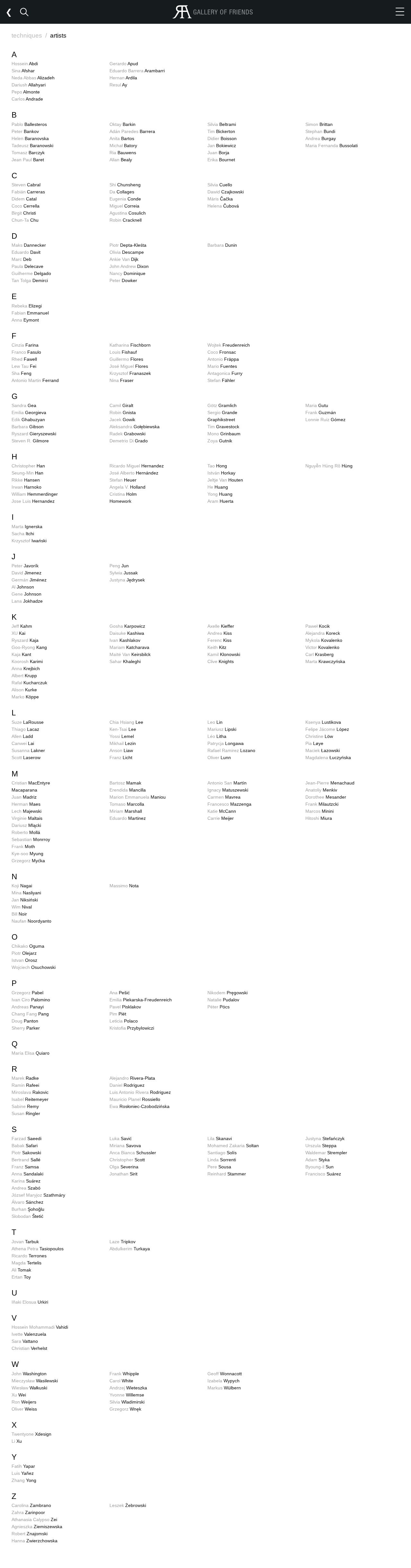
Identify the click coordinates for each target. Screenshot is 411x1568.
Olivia (126, 252)
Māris (220, 198)
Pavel (125, 1006)
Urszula (321, 1145)
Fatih (23, 1466)
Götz (222, 405)
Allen (22, 736)
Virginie (27, 818)
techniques (29, 35)
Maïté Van (130, 654)
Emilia (29, 412)
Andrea (320, 138)
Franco (26, 352)
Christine (319, 736)
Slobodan (27, 1216)
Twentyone (31, 1434)
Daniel (126, 1085)
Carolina (31, 1505)
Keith (216, 647)
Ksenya (323, 722)
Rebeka (27, 305)
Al (23, 586)
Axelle (220, 626)
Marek (25, 1078)
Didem (24, 198)
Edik (28, 419)
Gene (26, 594)
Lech (26, 811)
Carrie (220, 818)
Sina (23, 70)
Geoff (224, 1373)
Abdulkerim (129, 1248)
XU (18, 633)
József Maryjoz (38, 1195)
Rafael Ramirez (231, 750)
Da (121, 191)
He (217, 487)
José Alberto (133, 472)
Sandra (24, 405)
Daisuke (126, 633)
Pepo (26, 91)
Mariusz (221, 729)
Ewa (139, 1106)
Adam (317, 1159)
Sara (25, 1341)
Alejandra (322, 633)
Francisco (323, 1173)
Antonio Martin (35, 380)
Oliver (219, 757)
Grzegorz (28, 860)
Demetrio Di (128, 440)
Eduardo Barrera (137, 70)
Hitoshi (318, 818)
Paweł (317, 626)
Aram (220, 501)
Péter (218, 1006)
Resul (118, 84)
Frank (320, 412)
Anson (121, 750)
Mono (223, 433)
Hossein (25, 63)
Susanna (28, 750)
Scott (26, 757)
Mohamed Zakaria (233, 1145)
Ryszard (34, 433)
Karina (26, 1180)
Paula (27, 266)
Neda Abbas (33, 77)
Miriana (125, 1145)
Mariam (129, 647)
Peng (119, 565)
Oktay (122, 124)
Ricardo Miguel (136, 465)
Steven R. (30, 440)
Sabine (25, 1106)
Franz (120, 757)
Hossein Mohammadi (40, 1327)
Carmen (223, 797)
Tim (221, 131)
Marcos (319, 811)
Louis (123, 352)
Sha (21, 373)
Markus (224, 1387)
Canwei (23, 743)
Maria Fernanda (331, 145)
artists (58, 35)
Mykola (323, 640)
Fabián (28, 191)
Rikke (26, 480)
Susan (26, 1113)
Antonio (223, 359)
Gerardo (123, 63)
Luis (23, 1473)
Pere (219, 1166)
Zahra (28, 1512)
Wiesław (29, 1387)
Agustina (127, 213)
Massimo (124, 885)
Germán (29, 579)
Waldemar (326, 1152)
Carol (121, 1380)
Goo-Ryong (29, 647)
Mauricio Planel (134, 1099)
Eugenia (125, 198)
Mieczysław (35, 1380)
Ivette (29, 1334)
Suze (28, 722)
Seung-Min (27, 472)
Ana (119, 992)
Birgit (24, 213)
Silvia (221, 124)
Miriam (125, 811)
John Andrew (129, 266)
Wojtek (228, 345)
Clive (220, 661)
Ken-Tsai (122, 729)
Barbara (222, 245)
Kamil (223, 654)
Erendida (127, 790)
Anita (121, 138)
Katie (221, 811)
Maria (316, 405)
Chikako (28, 946)
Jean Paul (28, 159)
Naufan (31, 921)
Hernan (123, 77)
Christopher (28, 465)
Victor (322, 647)
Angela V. (127, 487)
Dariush (29, 84)
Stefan (221, 380)
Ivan (124, 640)
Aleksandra (134, 426)
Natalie (223, 999)
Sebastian (31, 839)
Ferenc (219, 640)
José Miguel (128, 366)
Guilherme (31, 273)
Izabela (223, 1380)
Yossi (121, 736)
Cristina (123, 494)
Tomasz (28, 152)
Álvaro (27, 1202)
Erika (221, 159)
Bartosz (125, 782)
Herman (26, 804)
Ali (21, 1269)
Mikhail (122, 743)
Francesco (229, 804)
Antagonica (224, 373)
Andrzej (128, 1387)
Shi (125, 184)
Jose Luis (33, 501)
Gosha (127, 626)
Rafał (29, 682)
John (29, 1373)
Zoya (219, 440)
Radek (127, 433)
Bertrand (26, 1159)
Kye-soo (27, 853)
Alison (24, 689)
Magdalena (328, 757)
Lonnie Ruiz (325, 419)
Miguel (124, 205)
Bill (19, 914)
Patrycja (225, 743)
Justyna (127, 579)
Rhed (24, 359)
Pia (314, 743)
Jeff (22, 626)
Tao (217, 465)
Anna (25, 320)
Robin (125, 220)
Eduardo (26, 252)
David (26, 572)
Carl (319, 654)
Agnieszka (37, 1526)
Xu (19, 1394)
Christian (29, 1348)
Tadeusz (32, 145)
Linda (221, 1159)
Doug (25, 1020)
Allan (120, 159)
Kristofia (131, 1028)
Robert (30, 1533)
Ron (24, 1401)
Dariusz (26, 825)
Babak (25, 1145)
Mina (26, 892)
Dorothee (325, 797)
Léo (216, 736)
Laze (122, 1241)
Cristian (31, 782)
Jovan (25, 1241)
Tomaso (126, 804)
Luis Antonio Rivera (140, 1092)
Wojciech (34, 967)
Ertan (21, 1277)
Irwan (26, 487)
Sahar (125, 661)
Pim (117, 1013)
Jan (221, 145)
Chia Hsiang (126, 722)
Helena (223, 205)
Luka (120, 1138)
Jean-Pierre (329, 782)
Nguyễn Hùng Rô (329, 465)
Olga (123, 1166)
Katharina (130, 345)
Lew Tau (24, 366)
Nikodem (227, 992)
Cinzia (25, 345)
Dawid (225, 191)
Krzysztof (130, 373)
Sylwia (123, 572)
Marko (25, 696)
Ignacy (227, 790)
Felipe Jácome (327, 729)
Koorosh (27, 661)
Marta (27, 526)
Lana (27, 601)
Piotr (127, 245)
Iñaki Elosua (30, 1302)
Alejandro (132, 1078)
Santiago (222, 1152)
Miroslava (30, 1092)
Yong (219, 494)
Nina (121, 380)
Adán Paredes (132, 131)
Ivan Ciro (31, 999)
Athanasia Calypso (34, 1519)
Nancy (127, 273)
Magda (26, 1262)
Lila (219, 1138)
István (221, 472)
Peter (25, 131)
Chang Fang (30, 1013)
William (35, 494)
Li (17, 1441)
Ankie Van (123, 259)
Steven (26, 184)
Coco (25, 205)
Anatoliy (321, 790)
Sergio (222, 412)
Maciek (322, 750)
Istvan (24, 960)
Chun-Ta (25, 220)
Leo (215, 722)
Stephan (320, 131)
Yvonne (126, 1394)
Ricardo (29, 1255)
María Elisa (30, 1053)
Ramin (25, 1085)
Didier (222, 138)
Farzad (26, 1138)
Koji (22, 885)
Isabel (30, 1099)
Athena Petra (38, 1248)
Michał (123, 145)
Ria (122, 152)
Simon (319, 124)
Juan (218, 152)
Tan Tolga (30, 280)
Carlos (27, 99)
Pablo (29, 124)
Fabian (30, 312)
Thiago (25, 729)
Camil (121, 405)
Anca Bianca (132, 1152)
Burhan (28, 1209)
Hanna (34, 1540)
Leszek (127, 1505)
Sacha (23, 533)
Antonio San (227, 782)
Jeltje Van (225, 480)
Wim (22, 906)
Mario (222, 366)
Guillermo (126, 359)
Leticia (123, 1020)
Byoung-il (319, 1166)
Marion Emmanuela (137, 797)
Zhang (24, 1480)
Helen (30, 138)
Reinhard (226, 1173)
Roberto (26, 832)
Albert (24, 675)
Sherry (26, 1028)
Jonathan (123, 1173)
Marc (21, 259)
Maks (29, 245)
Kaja (21, 654)
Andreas (28, 1006)
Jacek (122, 419)
